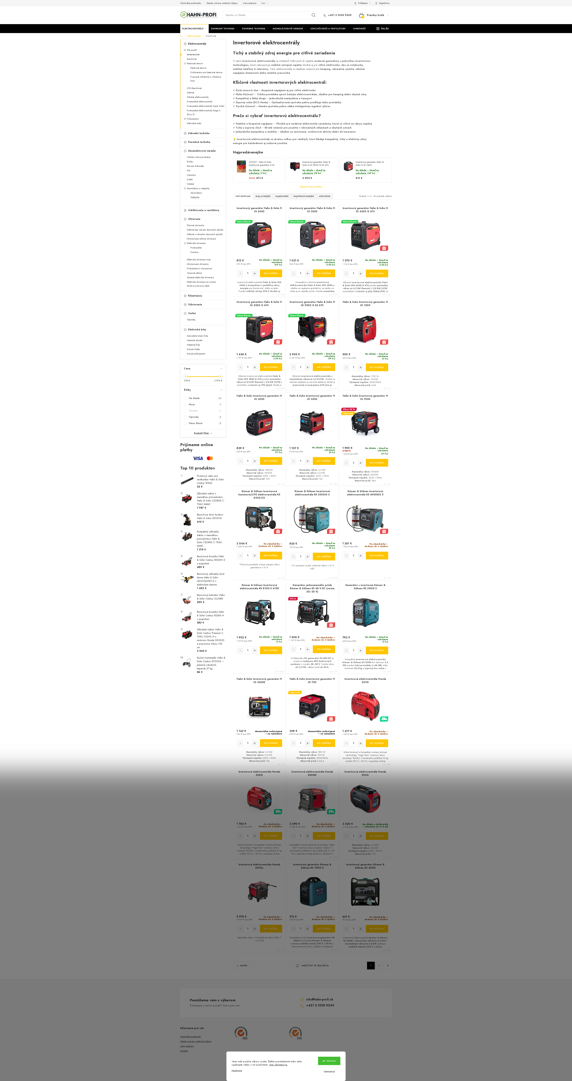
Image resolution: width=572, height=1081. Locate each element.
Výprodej (205, 417)
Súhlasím (331, 1060)
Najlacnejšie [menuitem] (263, 196)
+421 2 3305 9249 (339, 15)
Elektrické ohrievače (196, 243)
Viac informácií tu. (278, 1064)
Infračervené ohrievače (197, 264)
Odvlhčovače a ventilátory (203, 210)
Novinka (205, 410)
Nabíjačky (195, 197)
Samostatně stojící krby (197, 335)
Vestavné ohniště (194, 340)
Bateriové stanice (195, 63)
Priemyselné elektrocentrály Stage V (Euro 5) (203, 112)
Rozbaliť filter (201, 433)
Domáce (194, 252)
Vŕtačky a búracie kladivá (198, 157)
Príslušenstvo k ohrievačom (199, 268)
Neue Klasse (205, 423)
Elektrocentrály (197, 43)
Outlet (192, 313)
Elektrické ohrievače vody (199, 259)
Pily (188, 170)
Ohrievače (194, 219)
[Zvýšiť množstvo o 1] (254, 273)
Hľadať (313, 15)
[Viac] (382, 28)
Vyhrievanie (195, 304)
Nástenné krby (193, 344)
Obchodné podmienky (190, 3)
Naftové (190, 92)
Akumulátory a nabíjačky (198, 188)
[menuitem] (194, 28)
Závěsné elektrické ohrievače (200, 277)
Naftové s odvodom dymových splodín (205, 234)
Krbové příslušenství (196, 353)
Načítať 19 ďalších (315, 965)
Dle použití (192, 50)
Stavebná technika (199, 142)
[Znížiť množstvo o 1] (240, 273)
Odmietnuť (329, 1071)
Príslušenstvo (193, 118)
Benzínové (192, 58)
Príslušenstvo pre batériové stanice (206, 72)
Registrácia (384, 3)
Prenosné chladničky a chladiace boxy (206, 78)
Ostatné (190, 183)
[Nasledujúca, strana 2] (379, 965)
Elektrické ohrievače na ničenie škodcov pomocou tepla (201, 283)
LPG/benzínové (194, 88)
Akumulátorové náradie (202, 151)
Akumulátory (196, 192)
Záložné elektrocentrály (198, 97)
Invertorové (193, 54)
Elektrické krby (197, 329)
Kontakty (184, 1050)
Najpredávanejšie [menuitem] (303, 196)
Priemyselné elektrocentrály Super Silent (205, 106)
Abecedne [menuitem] (324, 196)
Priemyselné (196, 247)
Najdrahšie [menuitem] (282, 196)
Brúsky (190, 161)
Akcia (205, 404)
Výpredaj (191, 319)
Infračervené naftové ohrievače (201, 238)
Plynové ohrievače (195, 225)
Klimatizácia (195, 295)
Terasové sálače (194, 273)
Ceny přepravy (250, 3)
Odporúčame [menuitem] (243, 196)
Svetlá (189, 179)
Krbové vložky (193, 349)
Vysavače (191, 175)
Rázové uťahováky (195, 166)
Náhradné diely (194, 123)
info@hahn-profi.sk (319, 999)
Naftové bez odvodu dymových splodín (205, 229)
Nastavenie (237, 1071)
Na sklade (205, 398)
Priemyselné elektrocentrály (199, 101)
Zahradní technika (199, 133)
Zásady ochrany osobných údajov (222, 3)
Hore (243, 965)
